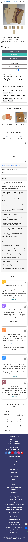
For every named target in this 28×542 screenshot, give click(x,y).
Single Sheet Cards (14, 512)
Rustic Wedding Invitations (14, 509)
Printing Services (14, 532)
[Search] (26, 2)
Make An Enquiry (14, 66)
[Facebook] (6, 452)
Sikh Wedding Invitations (14, 502)
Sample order (14, 51)
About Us (14, 484)
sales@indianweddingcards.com (11, 344)
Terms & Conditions (14, 467)
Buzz (14, 482)
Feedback (14, 492)
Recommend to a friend (14, 487)
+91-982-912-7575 (14, 445)
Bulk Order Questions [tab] (9, 172)
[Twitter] (9, 452)
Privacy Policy (14, 472)
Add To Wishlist (15, 63)
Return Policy (14, 469)
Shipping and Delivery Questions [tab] (12, 165)
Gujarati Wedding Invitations (14, 507)
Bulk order (14, 54)
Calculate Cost (14, 58)
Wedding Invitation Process (14, 527)
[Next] (25, 119)
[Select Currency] (18, 2)
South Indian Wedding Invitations (14, 504)
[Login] (24, 2)
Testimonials (14, 489)
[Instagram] (18, 452)
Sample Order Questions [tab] (10, 169)
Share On (12, 70)
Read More (14, 300)
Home (14, 479)
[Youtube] (21, 452)
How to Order (14, 462)
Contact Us (14, 459)
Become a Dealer (14, 522)
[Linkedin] (15, 452)
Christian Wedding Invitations (14, 499)
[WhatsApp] (16, 70)
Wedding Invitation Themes (14, 530)
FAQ (14, 464)
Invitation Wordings (14, 524)
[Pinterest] (12, 452)
